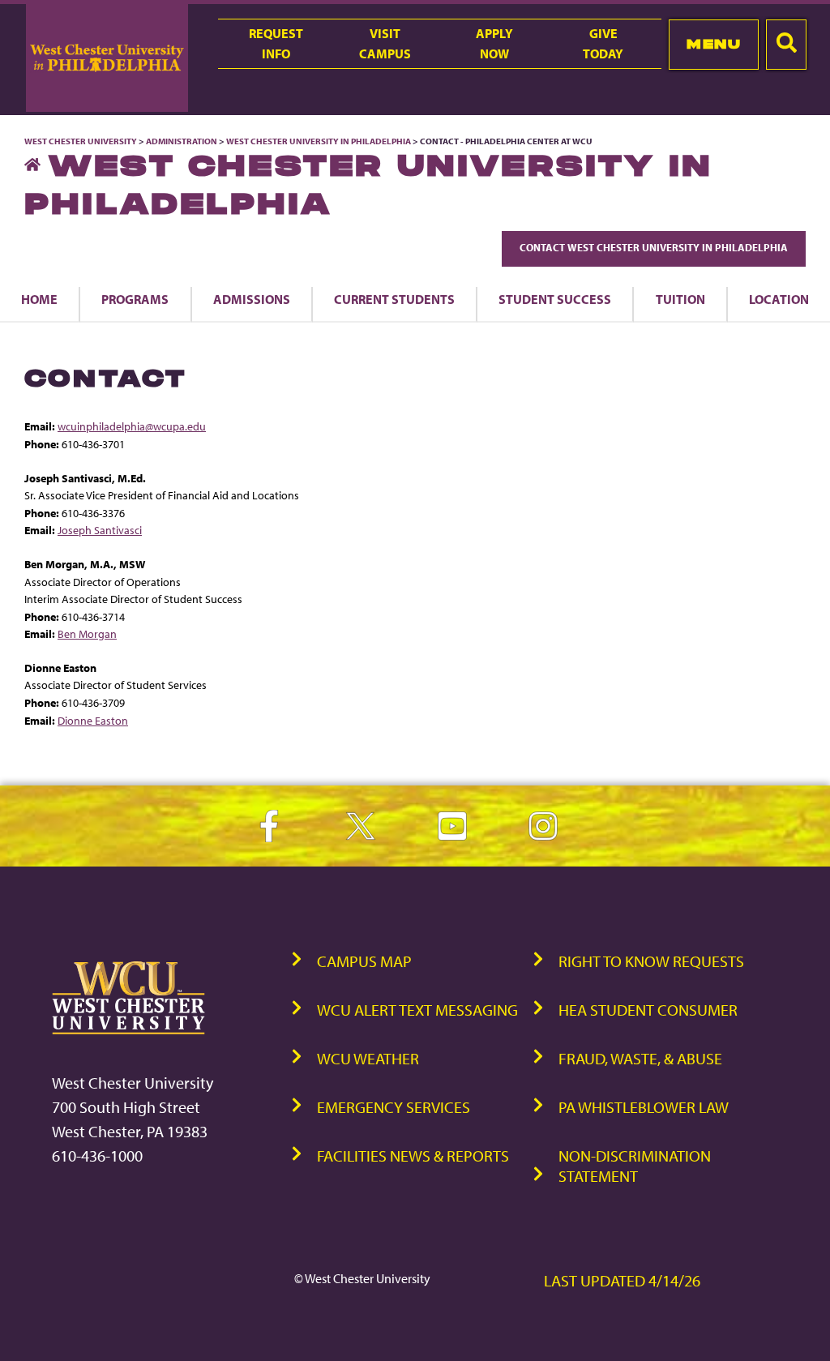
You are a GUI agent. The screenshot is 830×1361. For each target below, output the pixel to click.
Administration (181, 141)
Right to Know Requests (651, 961)
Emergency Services (393, 1107)
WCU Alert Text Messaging (417, 1009)
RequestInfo (276, 43)
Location (779, 299)
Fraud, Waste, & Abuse (640, 1058)
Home (39, 299)
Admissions (251, 299)
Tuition (680, 299)
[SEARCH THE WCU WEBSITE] (786, 44)
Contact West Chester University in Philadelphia (654, 247)
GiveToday (603, 43)
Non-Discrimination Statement (634, 1165)
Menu (714, 44)
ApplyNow (494, 43)
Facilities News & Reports (413, 1155)
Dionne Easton (93, 720)
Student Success (554, 299)
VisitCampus (385, 43)
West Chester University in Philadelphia (318, 141)
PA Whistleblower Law (643, 1107)
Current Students (394, 299)
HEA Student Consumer (648, 1009)
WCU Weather (368, 1058)
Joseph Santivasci (100, 529)
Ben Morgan (87, 633)
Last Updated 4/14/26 (622, 1280)
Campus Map (364, 961)
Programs (135, 299)
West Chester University (80, 141)
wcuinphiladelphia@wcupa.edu (132, 426)
